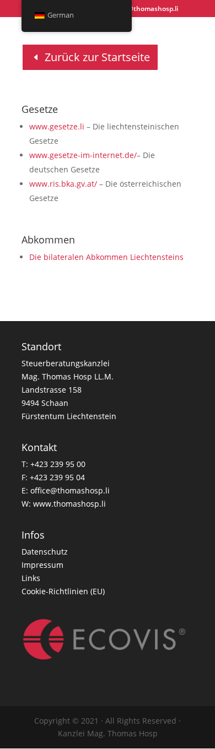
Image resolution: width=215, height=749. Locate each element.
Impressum (42, 565)
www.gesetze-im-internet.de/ (83, 155)
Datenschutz (45, 551)
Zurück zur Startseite (97, 57)
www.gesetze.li (56, 126)
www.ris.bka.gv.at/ (63, 183)
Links (31, 578)
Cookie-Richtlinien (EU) (63, 591)
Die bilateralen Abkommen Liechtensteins (106, 257)
